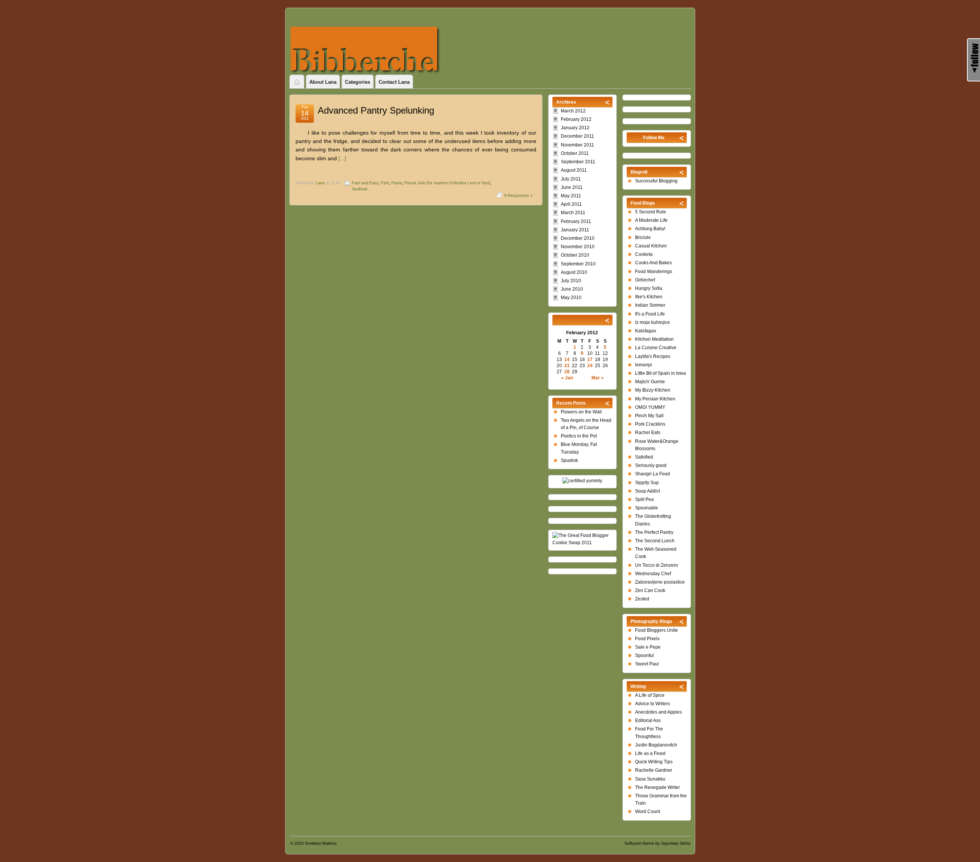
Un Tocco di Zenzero (656, 565)
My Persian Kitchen (655, 399)
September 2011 (578, 161)
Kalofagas (645, 330)
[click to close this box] (682, 137)
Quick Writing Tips (654, 761)
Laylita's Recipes (652, 356)
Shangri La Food (652, 474)
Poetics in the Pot (579, 436)
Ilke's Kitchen (648, 296)
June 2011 (572, 187)
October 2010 (575, 255)
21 (567, 365)
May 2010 (571, 297)
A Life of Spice (650, 695)
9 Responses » (518, 195)
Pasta (396, 183)
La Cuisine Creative (655, 347)
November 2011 (577, 145)
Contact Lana (394, 82)
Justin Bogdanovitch (656, 745)
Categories (357, 82)
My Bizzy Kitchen (652, 390)
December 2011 (577, 136)
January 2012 (575, 127)
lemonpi (643, 365)
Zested (642, 599)
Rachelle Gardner (653, 770)
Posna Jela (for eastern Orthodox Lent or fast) (447, 183)
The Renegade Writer (657, 787)
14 (567, 359)
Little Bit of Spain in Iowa (660, 373)
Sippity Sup (647, 482)
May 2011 (571, 195)
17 (590, 359)
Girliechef (645, 280)
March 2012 (573, 111)
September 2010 (578, 264)
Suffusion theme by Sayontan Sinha (657, 843)
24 (590, 365)
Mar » (597, 378)
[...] (342, 158)
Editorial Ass (648, 720)
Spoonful (644, 655)
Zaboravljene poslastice (660, 582)
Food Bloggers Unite (656, 630)
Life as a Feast (650, 753)
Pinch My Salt (649, 415)
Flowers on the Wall (581, 412)
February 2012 (576, 119)
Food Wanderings (653, 271)
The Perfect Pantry (654, 532)
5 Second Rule (650, 212)
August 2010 (574, 272)
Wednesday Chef (653, 573)
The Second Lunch (655, 540)
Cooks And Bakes (653, 262)
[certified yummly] (582, 480)
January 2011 (575, 230)
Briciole (643, 237)
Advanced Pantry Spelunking (376, 110)
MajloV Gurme (650, 381)
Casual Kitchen (651, 246)
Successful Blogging (656, 181)
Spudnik (569, 460)
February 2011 (576, 221)
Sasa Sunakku (650, 779)
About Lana (322, 82)
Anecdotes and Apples (658, 712)
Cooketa (644, 254)
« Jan (567, 378)
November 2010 (578, 246)
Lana (320, 183)
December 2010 (578, 238)
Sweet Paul (647, 664)
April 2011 (571, 204)
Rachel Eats (647, 432)
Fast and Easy (365, 183)
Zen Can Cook (650, 590)
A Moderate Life (651, 220)
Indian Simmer (650, 305)
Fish (385, 183)
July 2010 (571, 280)
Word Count (647, 811)
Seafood (359, 189)
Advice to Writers (652, 703)
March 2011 (573, 212)
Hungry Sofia (648, 288)
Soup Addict (647, 491)
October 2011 (575, 153)
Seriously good (650, 465)
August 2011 (574, 170)
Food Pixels (647, 638)
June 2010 (572, 289)
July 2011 (571, 179)
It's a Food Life (650, 314)
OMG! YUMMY (650, 407)
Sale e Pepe (648, 647)
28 (567, 371)
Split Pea (644, 499)
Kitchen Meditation (654, 339)
